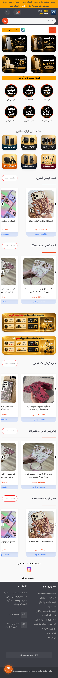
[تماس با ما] (8, 669)
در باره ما (52, 637)
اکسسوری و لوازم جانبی (45, 619)
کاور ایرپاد (51, 606)
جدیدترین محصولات (47, 593)
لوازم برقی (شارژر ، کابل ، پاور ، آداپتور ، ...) (45, 613)
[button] (17, 12)
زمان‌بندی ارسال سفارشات (45, 624)
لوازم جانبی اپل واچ (47, 602)
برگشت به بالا (28, 578)
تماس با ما (51, 633)
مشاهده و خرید (41, 234)
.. (21, 6)
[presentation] (55, 204)
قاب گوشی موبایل (48, 597)
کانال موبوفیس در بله (29, 655)
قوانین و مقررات (49, 628)
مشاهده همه (10, 178)
